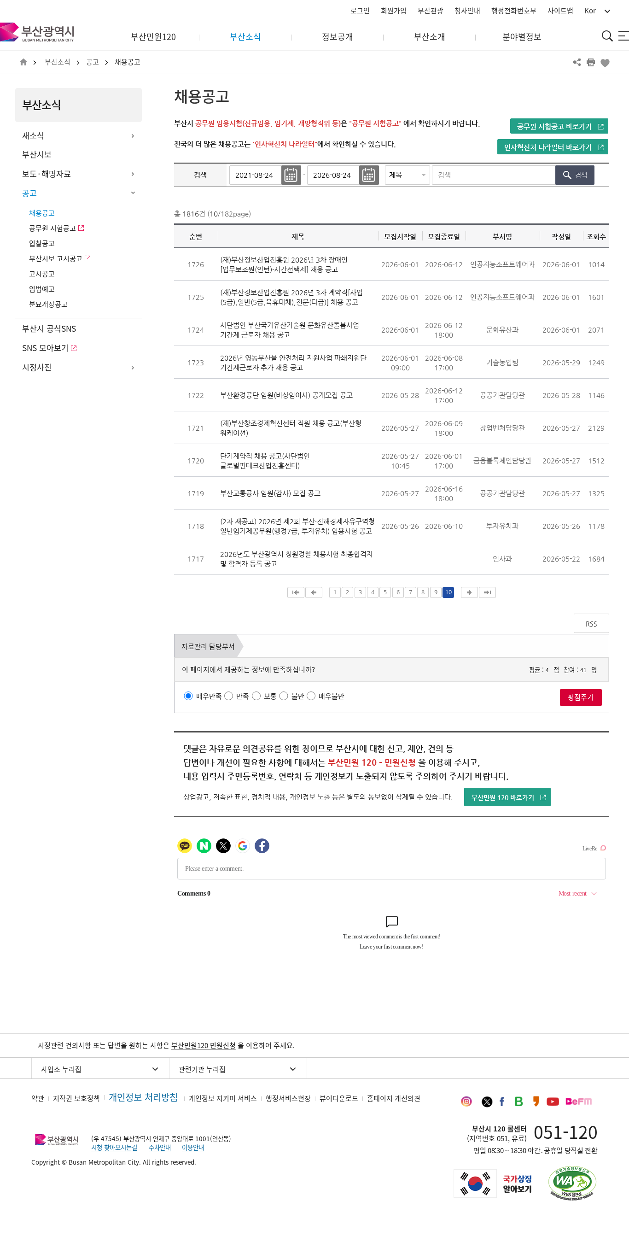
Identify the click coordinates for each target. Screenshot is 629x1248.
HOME (23, 62)
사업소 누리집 (61, 1069)
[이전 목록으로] (313, 592)
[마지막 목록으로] (487, 592)
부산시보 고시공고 (55, 258)
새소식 (33, 135)
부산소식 (57, 62)
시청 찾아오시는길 (114, 1147)
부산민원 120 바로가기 (503, 797)
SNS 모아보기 (45, 348)
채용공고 (127, 62)
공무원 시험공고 (52, 228)
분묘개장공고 (48, 304)
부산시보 (37, 154)
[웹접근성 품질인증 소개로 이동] (572, 1183)
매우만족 (209, 696)
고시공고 (42, 274)
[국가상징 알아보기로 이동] (491, 1183)
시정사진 (37, 367)
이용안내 (193, 1147)
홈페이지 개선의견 (393, 1098)
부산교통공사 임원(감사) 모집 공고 (270, 493)
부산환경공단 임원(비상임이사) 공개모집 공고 (286, 395)
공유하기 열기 (577, 62)
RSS (591, 623)
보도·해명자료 (46, 174)
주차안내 (160, 1147)
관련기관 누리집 (202, 1069)
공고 (92, 62)
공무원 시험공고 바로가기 (554, 126)
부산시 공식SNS (49, 328)
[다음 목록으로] (469, 592)
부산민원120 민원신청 (203, 1045)
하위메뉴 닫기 (133, 193)
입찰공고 (42, 243)
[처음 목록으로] (295, 592)
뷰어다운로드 (339, 1098)
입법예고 (42, 289)
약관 (37, 1098)
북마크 (605, 62)
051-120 (566, 1131)
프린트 (591, 62)
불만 (297, 696)
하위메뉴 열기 (133, 136)
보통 (270, 696)
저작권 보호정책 (76, 1098)
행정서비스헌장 (288, 1098)
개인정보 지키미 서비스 (223, 1098)
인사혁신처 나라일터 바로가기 (548, 147)
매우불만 (331, 696)
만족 (242, 696)
